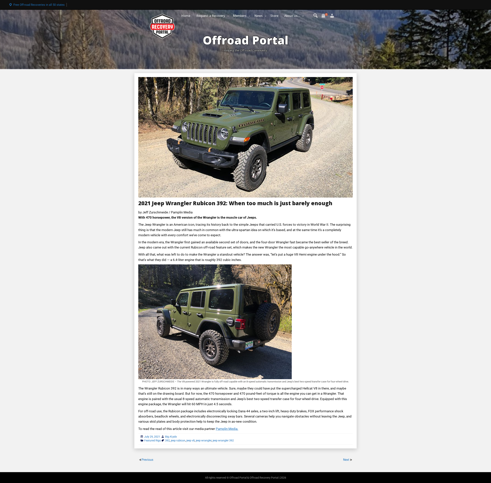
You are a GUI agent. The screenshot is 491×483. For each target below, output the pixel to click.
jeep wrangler (204, 440)
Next (346, 460)
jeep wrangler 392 (223, 440)
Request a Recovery (210, 16)
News (258, 16)
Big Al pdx (171, 436)
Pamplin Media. (227, 429)
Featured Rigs (152, 440)
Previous (147, 460)
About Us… (292, 16)
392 (167, 440)
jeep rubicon (178, 440)
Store (274, 16)
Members (239, 16)
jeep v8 (190, 440)
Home (185, 16)
